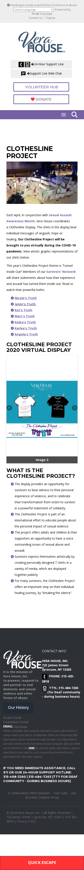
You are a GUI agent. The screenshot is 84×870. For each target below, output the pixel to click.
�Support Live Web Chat (44, 73)
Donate (43, 99)
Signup (50, 18)
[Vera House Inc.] (43, 40)
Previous (9, 408)
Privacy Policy (26, 821)
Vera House (20, 726)
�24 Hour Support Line (47, 64)
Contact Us (36, 18)
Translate (46, 14)
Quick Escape (42, 862)
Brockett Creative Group (42, 797)
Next (74, 408)
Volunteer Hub (41, 87)
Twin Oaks (60, 793)
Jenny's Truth (25, 304)
